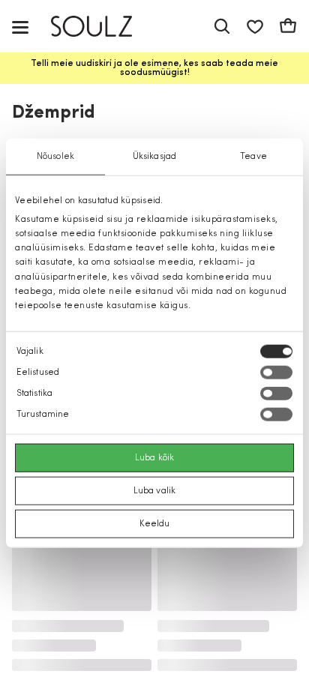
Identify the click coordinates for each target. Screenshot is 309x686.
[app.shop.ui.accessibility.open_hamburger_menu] (20, 26)
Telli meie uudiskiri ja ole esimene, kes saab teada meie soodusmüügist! (154, 68)
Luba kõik (154, 458)
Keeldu (155, 524)
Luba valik (155, 491)
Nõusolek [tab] (55, 155)
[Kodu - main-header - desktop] (102, 26)
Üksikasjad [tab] (154, 155)
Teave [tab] (253, 155)
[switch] (276, 372)
